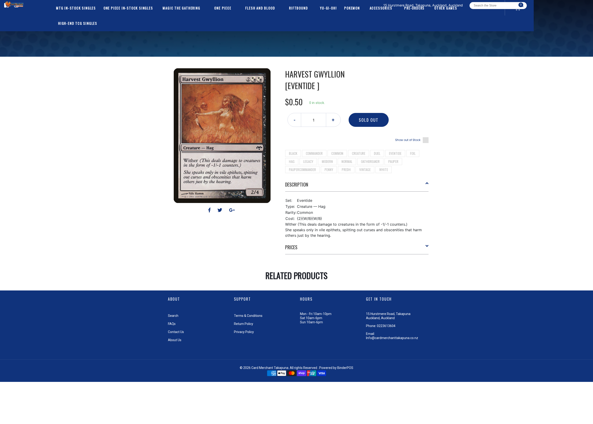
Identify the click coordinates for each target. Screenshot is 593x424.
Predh (346, 169)
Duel (377, 153)
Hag (292, 161)
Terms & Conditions (248, 316)
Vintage (365, 169)
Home (286, 60)
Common (337, 153)
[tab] (357, 186)
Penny (329, 169)
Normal (346, 161)
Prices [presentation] (291, 247)
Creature (358, 153)
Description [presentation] (296, 184)
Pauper (393, 161)
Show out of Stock (407, 140)
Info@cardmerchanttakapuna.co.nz (392, 338)
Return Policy (243, 324)
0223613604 (386, 326)
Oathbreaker (370, 161)
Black (293, 153)
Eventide (395, 153)
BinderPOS (345, 368)
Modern (327, 161)
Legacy (308, 161)
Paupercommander (302, 169)
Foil (413, 153)
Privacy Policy (244, 332)
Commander (314, 153)
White (383, 169)
